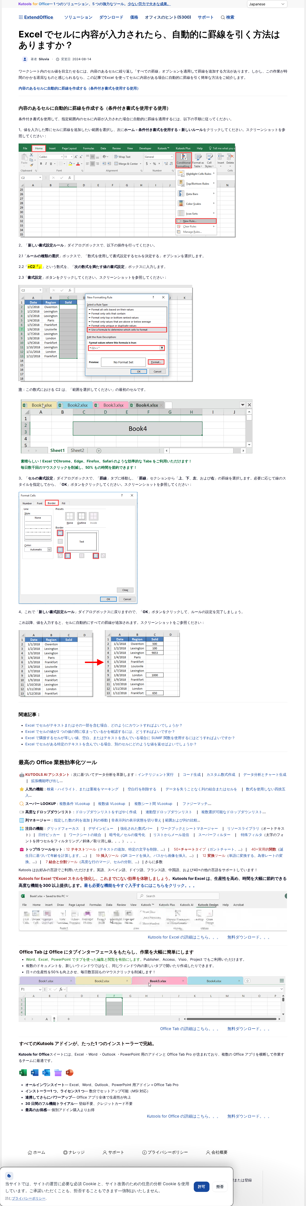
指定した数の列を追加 (72, 820)
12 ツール (81, 849)
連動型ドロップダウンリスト (169, 812)
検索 (230, 17)
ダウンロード (111, 17)
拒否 (220, 1186)
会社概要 (219, 1152)
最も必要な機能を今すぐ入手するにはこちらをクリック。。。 (140, 885)
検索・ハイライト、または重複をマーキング (83, 789)
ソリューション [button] (78, 17)
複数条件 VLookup (74, 803)
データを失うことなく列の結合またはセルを (201, 789)
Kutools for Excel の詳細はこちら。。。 (184, 937)
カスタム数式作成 (221, 774)
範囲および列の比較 (181, 820)
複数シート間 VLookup (153, 803)
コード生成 (192, 774)
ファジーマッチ (195, 803)
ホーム (39, 1152)
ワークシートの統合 (85, 834)
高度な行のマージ (95, 862)
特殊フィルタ (251, 834)
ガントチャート (222, 849)
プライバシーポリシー (168, 1152)
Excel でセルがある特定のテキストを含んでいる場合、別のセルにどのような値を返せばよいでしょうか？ (111, 744)
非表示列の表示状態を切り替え (136, 820)
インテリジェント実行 (156, 774)
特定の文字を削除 (142, 849)
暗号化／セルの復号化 (127, 834)
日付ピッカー (49, 834)
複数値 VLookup (111, 803)
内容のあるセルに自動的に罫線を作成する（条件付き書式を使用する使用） (79, 88)
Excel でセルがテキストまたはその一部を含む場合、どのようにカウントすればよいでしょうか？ (104, 725)
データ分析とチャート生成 (264, 774)
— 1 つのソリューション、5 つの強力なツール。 (94, 4)
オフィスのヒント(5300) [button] (168, 17)
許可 (201, 1186)
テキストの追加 (112, 849)
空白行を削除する (142, 789)
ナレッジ (77, 1152)
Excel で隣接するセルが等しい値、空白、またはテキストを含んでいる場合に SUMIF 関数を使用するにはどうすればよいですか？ (130, 738)
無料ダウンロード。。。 (249, 937)
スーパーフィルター (214, 834)
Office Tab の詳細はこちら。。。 (190, 1028)
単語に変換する (241, 855)
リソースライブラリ (243, 828)
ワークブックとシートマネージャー (189, 828)
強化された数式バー (136, 828)
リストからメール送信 (171, 834)
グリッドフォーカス (63, 828)
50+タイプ (190, 849)
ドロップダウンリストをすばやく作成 (105, 812)
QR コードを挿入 (136, 855)
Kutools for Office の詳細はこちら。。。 (184, 1116)
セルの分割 (122, 862)
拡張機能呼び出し (45, 780)
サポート (206, 17)
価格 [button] (134, 17)
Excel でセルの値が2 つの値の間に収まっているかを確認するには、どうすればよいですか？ (100, 731)
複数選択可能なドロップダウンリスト (231, 812)
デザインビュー (100, 828)
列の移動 (100, 820)
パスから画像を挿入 (169, 855)
